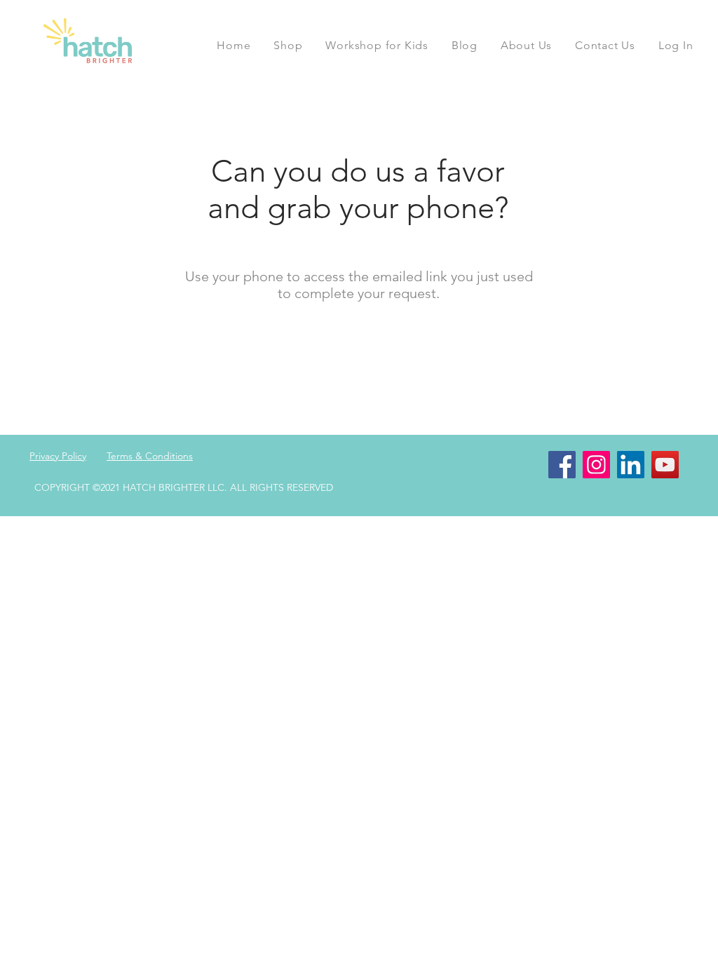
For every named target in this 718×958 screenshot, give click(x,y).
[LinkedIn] (630, 464)
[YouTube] (665, 464)
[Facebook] (562, 464)
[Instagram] (596, 464)
